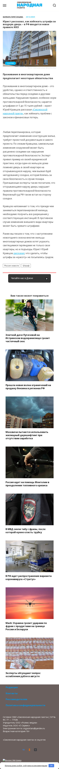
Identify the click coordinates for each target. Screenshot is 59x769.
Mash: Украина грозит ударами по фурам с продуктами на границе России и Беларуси (26, 626)
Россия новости (11, 265)
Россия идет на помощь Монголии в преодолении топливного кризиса (27, 483)
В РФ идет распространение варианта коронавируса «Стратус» (29, 577)
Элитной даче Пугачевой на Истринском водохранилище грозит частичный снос (28, 338)
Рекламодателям (16, 699)
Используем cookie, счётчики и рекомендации (26, 765)
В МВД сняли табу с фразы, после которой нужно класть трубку (26, 531)
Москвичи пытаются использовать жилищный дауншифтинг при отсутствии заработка (27, 435)
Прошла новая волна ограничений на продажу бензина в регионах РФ (28, 386)
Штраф (26, 265)
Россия (10, 63)
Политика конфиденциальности (25, 705)
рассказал (18, 253)
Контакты (12, 693)
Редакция (12, 687)
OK (51, 765)
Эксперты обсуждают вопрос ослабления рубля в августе (23, 674)
